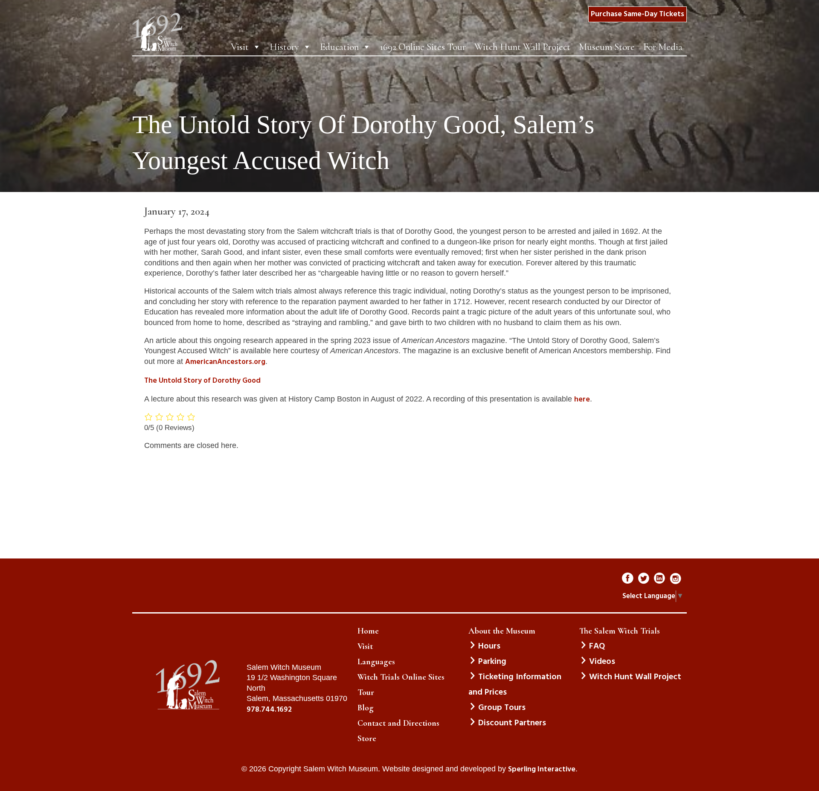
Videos (602, 662)
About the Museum (501, 631)
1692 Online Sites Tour (423, 47)
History (284, 47)
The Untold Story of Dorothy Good (202, 381)
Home (368, 631)
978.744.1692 (269, 710)
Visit (240, 47)
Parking (492, 662)
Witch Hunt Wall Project (522, 47)
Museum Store (607, 47)
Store (366, 738)
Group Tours (502, 708)
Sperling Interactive (541, 770)
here (582, 400)
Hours (489, 646)
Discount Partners (512, 723)
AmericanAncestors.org (225, 362)
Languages (376, 662)
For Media (662, 47)
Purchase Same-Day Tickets (637, 14)
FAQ (597, 646)
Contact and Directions (398, 723)
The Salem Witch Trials (619, 631)
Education (339, 47)
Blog (365, 708)
